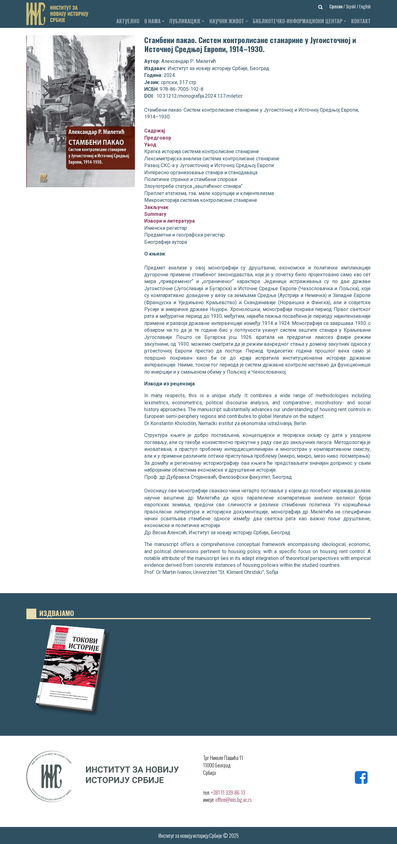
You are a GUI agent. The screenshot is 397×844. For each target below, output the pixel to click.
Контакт (361, 21)
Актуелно (127, 21)
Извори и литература (169, 221)
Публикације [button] (185, 21)
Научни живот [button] (226, 21)
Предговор (157, 138)
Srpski (351, 6)
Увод (150, 145)
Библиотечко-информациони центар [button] (297, 21)
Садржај (154, 131)
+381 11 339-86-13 (228, 792)
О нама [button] (152, 21)
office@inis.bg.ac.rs (233, 799)
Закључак (156, 207)
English (365, 6)
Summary (155, 214)
